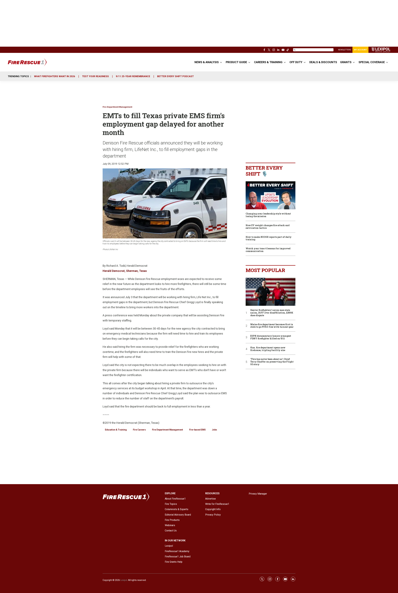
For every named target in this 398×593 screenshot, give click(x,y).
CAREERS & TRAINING (268, 62)
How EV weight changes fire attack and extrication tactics (267, 226)
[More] (221, 62)
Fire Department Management (117, 107)
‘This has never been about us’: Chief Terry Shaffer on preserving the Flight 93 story (272, 362)
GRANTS (346, 62)
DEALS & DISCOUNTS (323, 62)
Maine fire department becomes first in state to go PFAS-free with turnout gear (272, 325)
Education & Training (116, 429)
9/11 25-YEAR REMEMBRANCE (133, 76)
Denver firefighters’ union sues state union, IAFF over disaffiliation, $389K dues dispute (271, 313)
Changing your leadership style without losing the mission (268, 215)
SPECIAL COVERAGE (372, 62)
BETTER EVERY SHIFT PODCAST (175, 76)
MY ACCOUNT (360, 50)
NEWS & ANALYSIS (206, 62)
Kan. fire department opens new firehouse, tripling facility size (267, 349)
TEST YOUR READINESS (95, 76)
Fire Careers (139, 429)
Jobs (214, 429)
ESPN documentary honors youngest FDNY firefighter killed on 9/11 (270, 337)
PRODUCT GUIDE (236, 62)
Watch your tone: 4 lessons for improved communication (268, 250)
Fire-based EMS (197, 429)
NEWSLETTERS (344, 50)
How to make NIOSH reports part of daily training (269, 238)
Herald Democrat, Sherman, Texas (125, 270)
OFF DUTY (295, 62)
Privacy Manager (258, 493)
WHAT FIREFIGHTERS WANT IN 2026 (54, 76)
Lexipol (123, 580)
